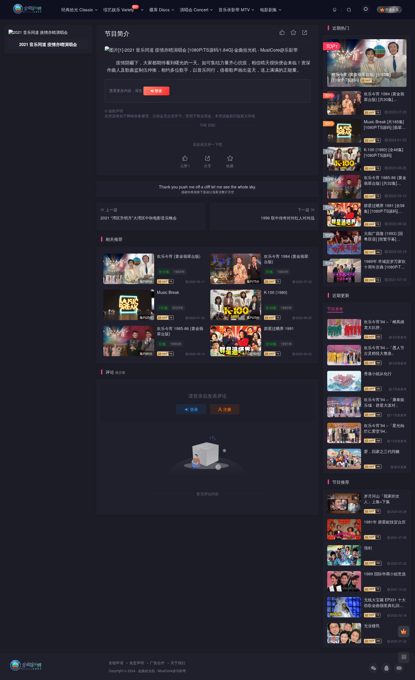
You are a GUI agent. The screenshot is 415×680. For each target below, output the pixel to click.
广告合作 (157, 662)
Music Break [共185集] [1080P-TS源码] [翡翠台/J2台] (384, 127)
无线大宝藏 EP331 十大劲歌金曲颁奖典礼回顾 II (385, 605)
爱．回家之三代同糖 (381, 451)
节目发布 (335, 308)
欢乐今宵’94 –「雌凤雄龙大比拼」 (384, 324)
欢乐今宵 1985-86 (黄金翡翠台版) (180, 331)
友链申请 (116, 662)
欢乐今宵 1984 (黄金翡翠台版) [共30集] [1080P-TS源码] (384, 99)
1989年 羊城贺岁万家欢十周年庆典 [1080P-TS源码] (385, 266)
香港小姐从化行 (378, 373)
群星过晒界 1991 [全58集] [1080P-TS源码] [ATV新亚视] (384, 211)
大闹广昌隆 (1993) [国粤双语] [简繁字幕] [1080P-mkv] (383, 238)
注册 (227, 409)
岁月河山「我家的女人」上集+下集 (381, 498)
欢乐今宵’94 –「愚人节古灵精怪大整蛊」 (384, 350)
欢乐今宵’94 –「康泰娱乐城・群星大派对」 (384, 402)
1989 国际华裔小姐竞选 (385, 573)
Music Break (168, 292)
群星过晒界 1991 (279, 328)
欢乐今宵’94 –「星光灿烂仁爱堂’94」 (384, 428)
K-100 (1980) (275, 292)
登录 (158, 90)
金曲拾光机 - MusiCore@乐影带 (162, 670)
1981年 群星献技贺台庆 (385, 522)
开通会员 (392, 9)
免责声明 (136, 662)
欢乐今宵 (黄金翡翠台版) (178, 256)
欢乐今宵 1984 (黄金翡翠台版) (286, 259)
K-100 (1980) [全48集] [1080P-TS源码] (383, 152)
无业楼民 (372, 625)
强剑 (368, 548)
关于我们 (178, 662)
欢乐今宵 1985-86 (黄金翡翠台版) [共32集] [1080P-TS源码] (385, 183)
